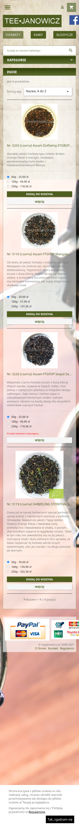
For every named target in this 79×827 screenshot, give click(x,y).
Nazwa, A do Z (48, 91)
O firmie (40, 648)
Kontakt (53, 648)
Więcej (39, 201)
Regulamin (67, 648)
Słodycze (64, 35)
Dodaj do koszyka (39, 194)
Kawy (38, 35)
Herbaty (13, 35)
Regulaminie (37, 812)
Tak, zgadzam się (60, 819)
